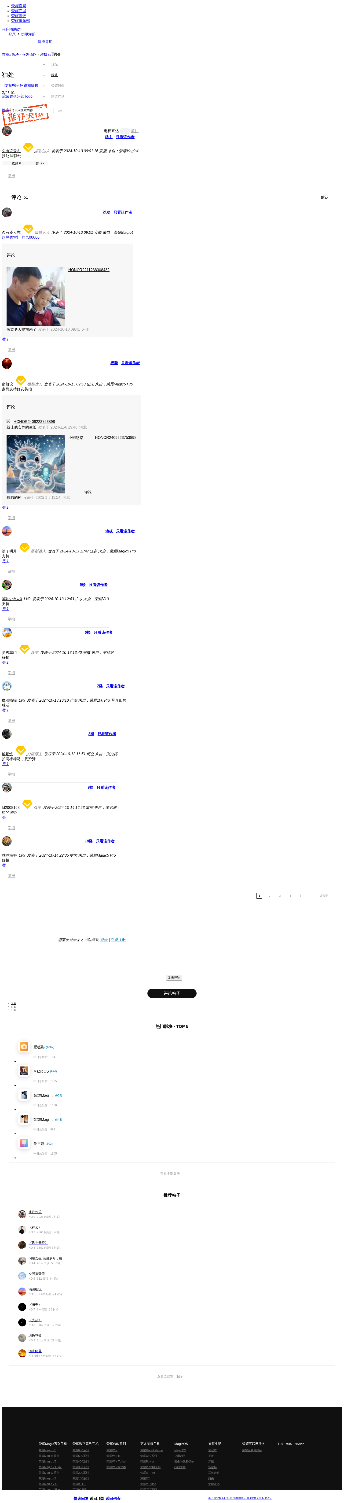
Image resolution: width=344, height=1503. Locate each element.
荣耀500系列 (81, 1456)
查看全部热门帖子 (170, 1376)
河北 (83, 427)
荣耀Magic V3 (47, 1478)
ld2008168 (11, 808)
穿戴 (211, 1461)
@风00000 (31, 237)
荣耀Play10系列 (150, 1467)
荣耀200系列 (81, 1472)
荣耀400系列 (81, 1461)
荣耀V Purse (148, 1484)
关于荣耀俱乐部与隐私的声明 (117, 1494)
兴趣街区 (29, 54)
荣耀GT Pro (147, 1472)
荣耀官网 (18, 6)
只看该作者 (125, 137)
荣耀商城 (18, 11)
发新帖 (324, 895)
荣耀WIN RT (114, 1456)
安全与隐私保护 (184, 1461)
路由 (211, 1478)
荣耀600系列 (81, 1450)
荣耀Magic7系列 (49, 1472)
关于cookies (143, 1494)
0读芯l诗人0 (12, 599)
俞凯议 (7, 384)
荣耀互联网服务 (252, 1450)
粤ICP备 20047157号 (259, 1498)
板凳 (114, 363)
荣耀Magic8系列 (49, 1456)
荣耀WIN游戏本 (116, 1467)
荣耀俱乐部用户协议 (86, 1494)
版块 (15, 54)
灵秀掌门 (9, 653)
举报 (11, 176)
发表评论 (174, 977)
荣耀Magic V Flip (49, 1489)
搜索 (5, 110)
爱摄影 (45, 54)
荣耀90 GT (79, 1484)
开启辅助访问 (13, 29)
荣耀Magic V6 (47, 1450)
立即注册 (28, 34)
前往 (135, 131)
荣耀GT (145, 1478)
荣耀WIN (111, 1450)
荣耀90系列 (80, 1489)
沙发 (106, 212)
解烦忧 (7, 754)
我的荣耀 (180, 1467)
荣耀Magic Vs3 (48, 1484)
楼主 (109, 137)
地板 (109, 531)
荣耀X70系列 (148, 1489)
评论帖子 (172, 993)
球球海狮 (9, 855)
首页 (54, 53)
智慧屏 (212, 1467)
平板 (211, 1456)
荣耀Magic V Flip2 (50, 1467)
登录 (12, 34)
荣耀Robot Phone (151, 1450)
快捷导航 (45, 42)
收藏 (16, 163)
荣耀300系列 (81, 1467)
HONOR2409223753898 (34, 422)
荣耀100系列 (81, 1478)
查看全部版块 (170, 1173)
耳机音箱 (214, 1472)
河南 (85, 329)
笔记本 (212, 1450)
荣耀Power (147, 1461)
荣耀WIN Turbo (116, 1461)
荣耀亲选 (18, 16)
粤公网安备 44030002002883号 (226, 1498)
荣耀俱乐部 (20, 21)
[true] (60, 111)
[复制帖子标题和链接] (21, 85)
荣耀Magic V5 (47, 1461)
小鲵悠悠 (75, 438)
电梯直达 (111, 131)
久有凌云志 (11, 151)
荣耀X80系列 (148, 1456)
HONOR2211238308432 (89, 270)
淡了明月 (9, 551)
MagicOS (180, 1450)
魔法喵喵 (9, 700)
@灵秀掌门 (11, 237)
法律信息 (156, 1494)
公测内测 (180, 1456)
